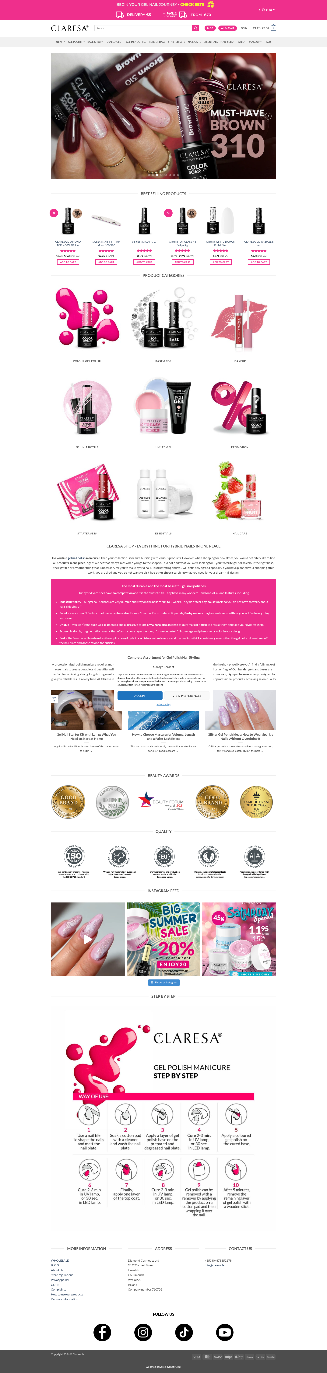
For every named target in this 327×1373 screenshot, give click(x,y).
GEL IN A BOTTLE (136, 41)
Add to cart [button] (68, 262)
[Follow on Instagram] (263, 10)
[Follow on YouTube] (274, 10)
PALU (268, 41)
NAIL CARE (194, 41)
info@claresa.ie (214, 1265)
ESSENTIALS (211, 41)
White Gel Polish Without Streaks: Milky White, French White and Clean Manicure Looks (163, 739)
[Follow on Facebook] (260, 10)
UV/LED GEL (114, 41)
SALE (241, 41)
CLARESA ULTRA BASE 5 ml (259, 243)
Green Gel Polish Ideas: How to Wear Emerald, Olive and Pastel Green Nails (86, 737)
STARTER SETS (176, 41)
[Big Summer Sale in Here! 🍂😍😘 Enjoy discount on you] (163, 939)
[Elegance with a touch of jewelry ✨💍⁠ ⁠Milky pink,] (88, 939)
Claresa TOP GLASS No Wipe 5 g (182, 243)
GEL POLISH (75, 41)
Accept (140, 695)
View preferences (187, 695)
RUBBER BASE (157, 41)
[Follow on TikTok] (267, 10)
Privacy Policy (164, 704)
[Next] (268, 116)
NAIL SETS (226, 41)
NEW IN (60, 41)
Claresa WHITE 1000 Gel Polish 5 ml (220, 243)
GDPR (55, 1284)
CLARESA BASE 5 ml (144, 242)
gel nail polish (77, 558)
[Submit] (195, 28)
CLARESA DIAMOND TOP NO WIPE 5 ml (68, 243)
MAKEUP (254, 41)
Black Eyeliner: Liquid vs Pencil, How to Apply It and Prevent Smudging (240, 737)
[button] (243, 28)
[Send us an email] (270, 10)
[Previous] (58, 116)
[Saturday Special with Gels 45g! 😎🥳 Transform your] (239, 939)
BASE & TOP (94, 41)
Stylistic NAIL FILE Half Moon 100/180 (106, 243)
